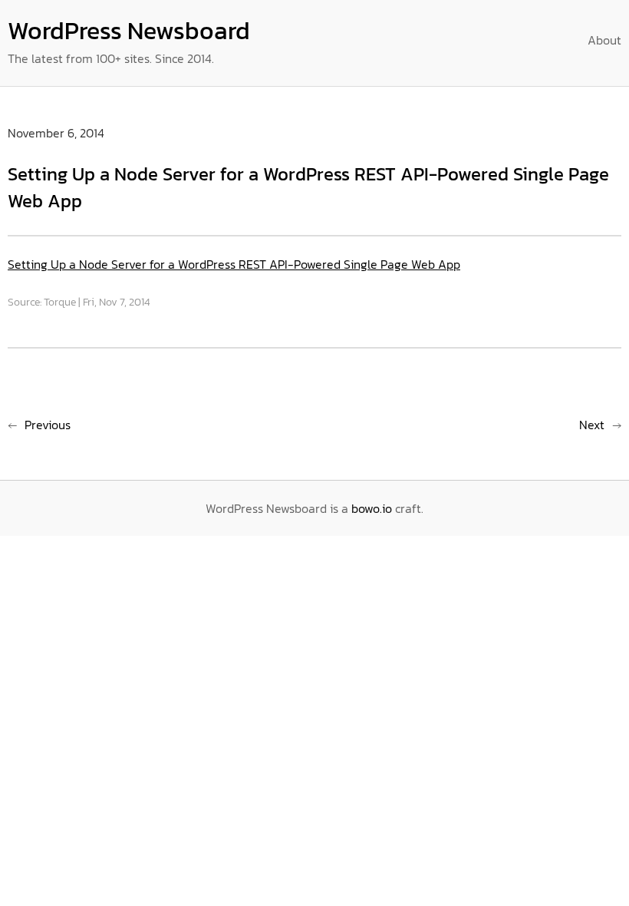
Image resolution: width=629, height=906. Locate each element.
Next (591, 424)
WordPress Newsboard (129, 30)
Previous (48, 424)
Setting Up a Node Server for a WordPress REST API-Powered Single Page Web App (234, 264)
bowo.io (371, 508)
